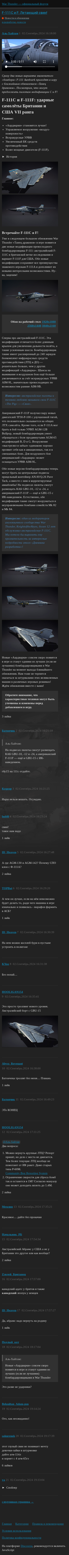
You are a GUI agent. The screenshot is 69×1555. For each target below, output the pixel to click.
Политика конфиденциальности (21, 1537)
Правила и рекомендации (48, 1523)
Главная (7, 1523)
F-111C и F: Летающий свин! (24, 13)
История (11, 156)
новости (21, 22)
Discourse (27, 1545)
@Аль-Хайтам (11, 1141)
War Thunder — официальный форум (25, 3)
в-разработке (9, 22)
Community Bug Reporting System (27, 1173)
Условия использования (16, 1530)
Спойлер (11, 1487)
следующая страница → (18, 1501)
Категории (22, 1523)
